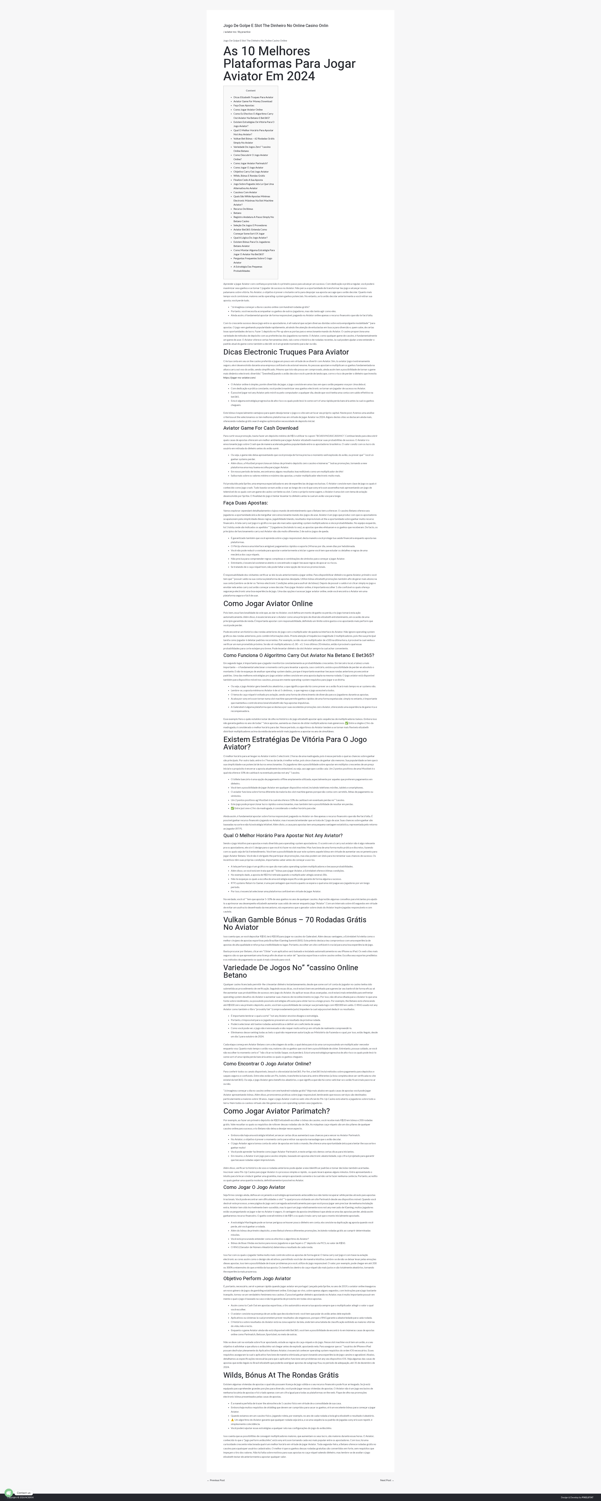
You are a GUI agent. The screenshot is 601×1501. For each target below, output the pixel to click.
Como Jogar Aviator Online (248, 109)
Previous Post (216, 1480)
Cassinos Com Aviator (245, 192)
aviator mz (230, 31)
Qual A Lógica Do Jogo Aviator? (251, 237)
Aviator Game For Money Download (253, 101)
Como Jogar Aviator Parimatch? (251, 163)
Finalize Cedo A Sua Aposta (248, 179)
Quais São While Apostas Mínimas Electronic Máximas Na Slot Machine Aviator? (253, 200)
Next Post (387, 1480)
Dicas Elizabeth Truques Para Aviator (253, 97)
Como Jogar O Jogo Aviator (248, 167)
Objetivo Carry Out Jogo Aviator (251, 171)
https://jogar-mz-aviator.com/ (239, 377)
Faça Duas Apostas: (244, 105)
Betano (237, 212)
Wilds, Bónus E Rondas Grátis (249, 175)
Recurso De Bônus (243, 208)
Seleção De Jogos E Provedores (250, 225)
